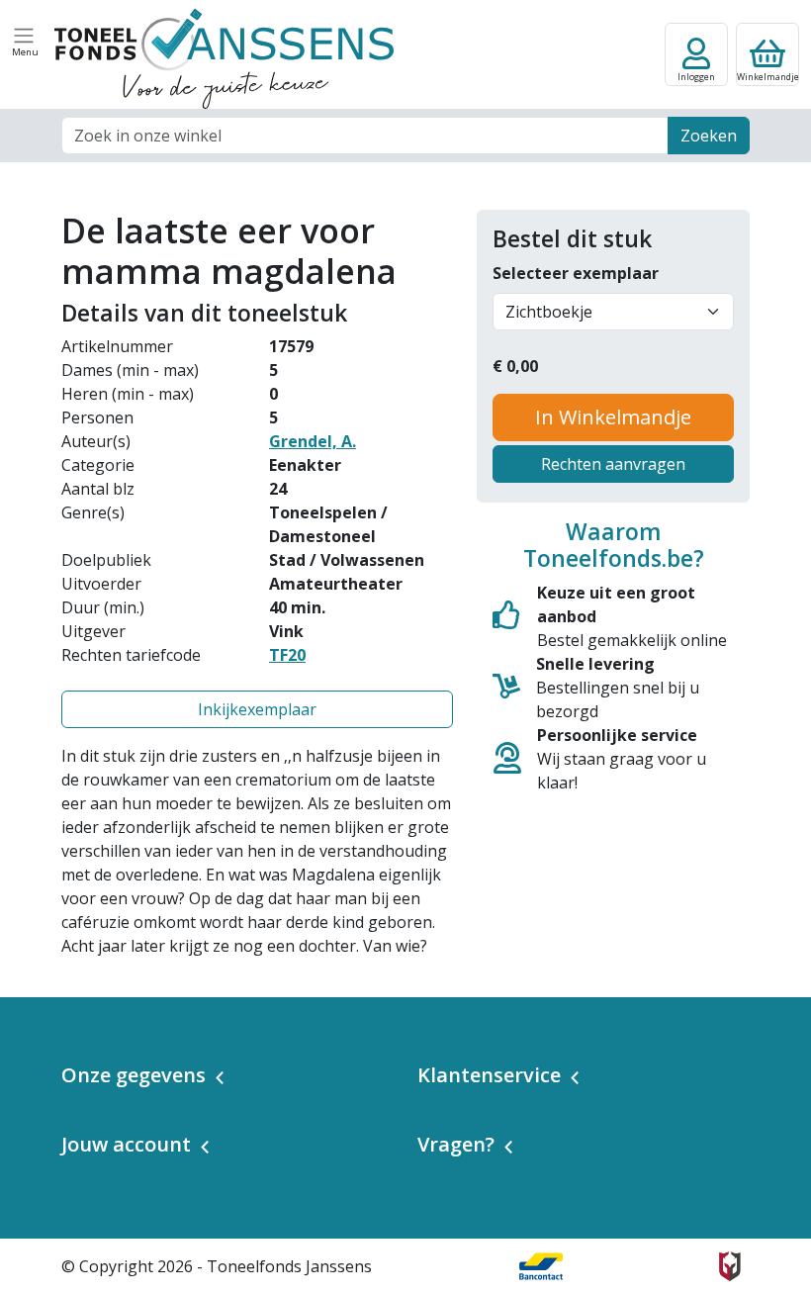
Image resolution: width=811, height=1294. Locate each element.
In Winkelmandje (613, 417)
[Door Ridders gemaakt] (730, 1266)
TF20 (287, 655)
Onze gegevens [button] (133, 1075)
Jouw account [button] (126, 1144)
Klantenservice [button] (489, 1075)
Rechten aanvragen (613, 464)
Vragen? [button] (456, 1144)
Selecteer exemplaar (576, 273)
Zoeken (708, 135)
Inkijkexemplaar (257, 709)
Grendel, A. (312, 441)
